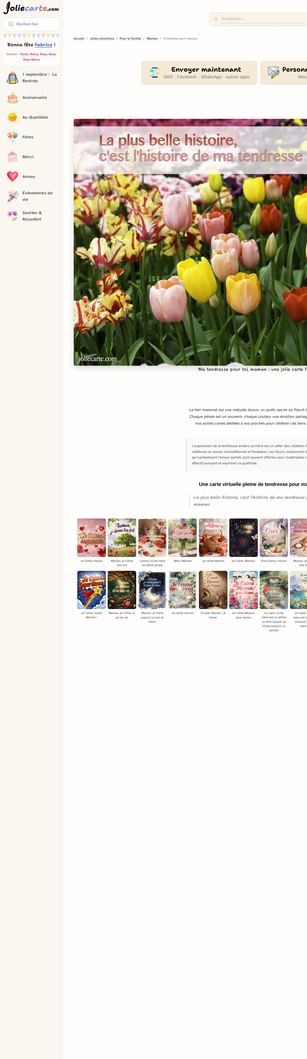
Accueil (79, 38)
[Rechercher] (216, 19)
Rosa (43, 54)
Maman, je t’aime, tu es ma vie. (122, 615)
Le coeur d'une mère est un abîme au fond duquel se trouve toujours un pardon (274, 621)
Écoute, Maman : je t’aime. (213, 615)
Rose (52, 54)
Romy (34, 54)
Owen (24, 54)
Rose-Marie (31, 60)
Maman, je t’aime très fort (122, 563)
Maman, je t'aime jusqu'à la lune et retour (152, 617)
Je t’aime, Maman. (243, 561)
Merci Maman (183, 561)
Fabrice (43, 45)
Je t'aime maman (91, 561)
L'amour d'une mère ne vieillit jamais (152, 563)
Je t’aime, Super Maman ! (91, 615)
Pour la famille (130, 38)
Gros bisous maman (274, 561)
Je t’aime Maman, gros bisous (243, 615)
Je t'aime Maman (213, 561)
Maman (152, 38)
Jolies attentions (102, 38)
